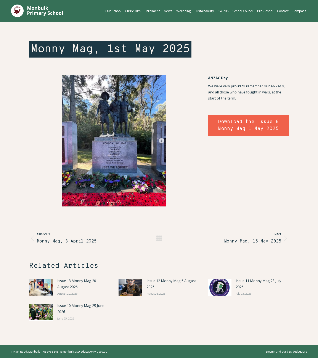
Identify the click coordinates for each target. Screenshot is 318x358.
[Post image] (41, 287)
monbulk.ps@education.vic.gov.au (85, 351)
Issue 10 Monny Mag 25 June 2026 (80, 308)
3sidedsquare (298, 351)
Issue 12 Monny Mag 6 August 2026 (171, 283)
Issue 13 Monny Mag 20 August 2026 (76, 283)
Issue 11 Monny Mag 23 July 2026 (258, 283)
